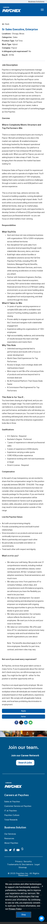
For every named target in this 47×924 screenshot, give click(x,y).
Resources (9, 839)
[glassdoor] (22, 850)
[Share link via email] (30, 722)
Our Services (10, 834)
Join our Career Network (25, 755)
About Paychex (11, 843)
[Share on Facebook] (16, 722)
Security (28, 862)
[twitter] (10, 850)
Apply (23, 711)
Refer (23, 717)
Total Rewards (10, 820)
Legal (37, 865)
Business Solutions (36, 1)
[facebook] (14, 850)
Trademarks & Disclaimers (20, 865)
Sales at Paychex (12, 802)
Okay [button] (23, 914)
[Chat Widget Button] (41, 918)
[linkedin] (6, 850)
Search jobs (25, 762)
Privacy (19, 862)
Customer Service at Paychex (17, 806)
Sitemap (23, 867)
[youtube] (18, 850)
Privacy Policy (15, 909)
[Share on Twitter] (21, 722)
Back (7, 24)
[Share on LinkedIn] (26, 722)
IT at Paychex (10, 811)
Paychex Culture (11, 815)
